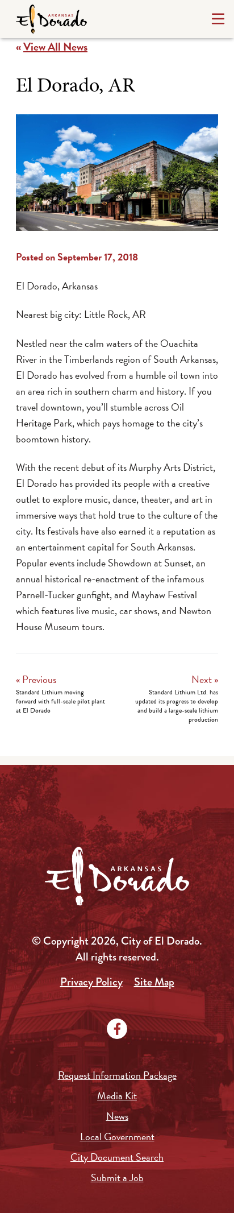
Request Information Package (117, 1075)
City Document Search (117, 1157)
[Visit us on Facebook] (117, 1028)
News (117, 1116)
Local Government (117, 1136)
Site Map (154, 982)
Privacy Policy (91, 982)
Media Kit (117, 1095)
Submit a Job (117, 1177)
